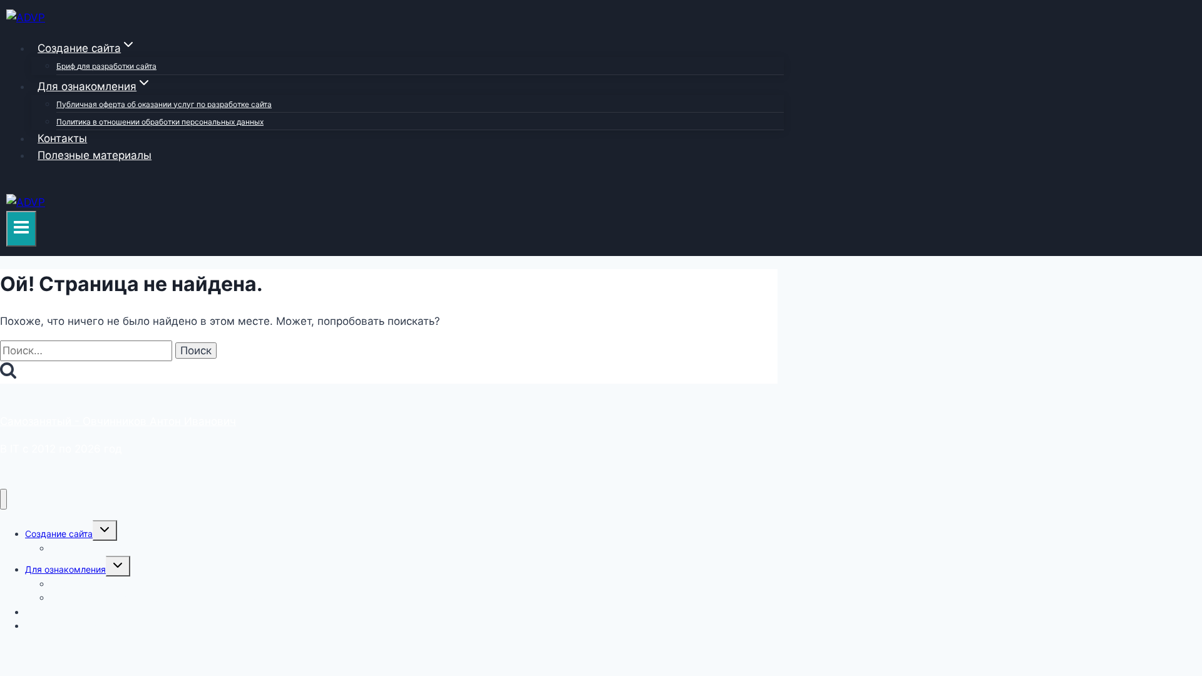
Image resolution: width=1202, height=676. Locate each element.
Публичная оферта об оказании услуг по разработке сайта (164, 104)
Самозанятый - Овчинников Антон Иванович (118, 421)
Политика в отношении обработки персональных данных (160, 121)
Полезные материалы (95, 155)
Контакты (62, 138)
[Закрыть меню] (3, 499)
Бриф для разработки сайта (106, 66)
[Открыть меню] (21, 229)
